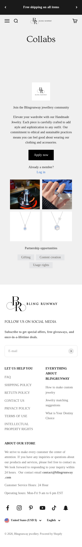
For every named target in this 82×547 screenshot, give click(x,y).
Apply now (41, 155)
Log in (41, 172)
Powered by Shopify (51, 533)
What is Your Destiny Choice (59, 415)
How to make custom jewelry (59, 390)
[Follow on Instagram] (19, 508)
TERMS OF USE (16, 416)
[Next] (76, 7)
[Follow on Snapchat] (66, 508)
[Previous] (5, 7)
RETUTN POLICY (17, 392)
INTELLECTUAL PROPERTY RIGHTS (19, 426)
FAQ (8, 377)
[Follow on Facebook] (8, 508)
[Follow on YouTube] (42, 508)
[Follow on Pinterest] (31, 508)
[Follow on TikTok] (54, 508)
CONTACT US (14, 400)
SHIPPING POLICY (18, 385)
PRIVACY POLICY (17, 408)
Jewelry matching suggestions (57, 403)
